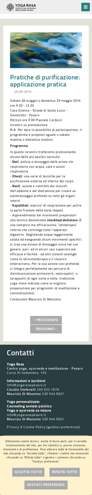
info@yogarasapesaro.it (26, 385)
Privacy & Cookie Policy (26, 427)
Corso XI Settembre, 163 (27, 373)
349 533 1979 (48, 390)
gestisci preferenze (63, 427)
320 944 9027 (53, 394)
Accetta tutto (28, 472)
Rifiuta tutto (64, 472)
